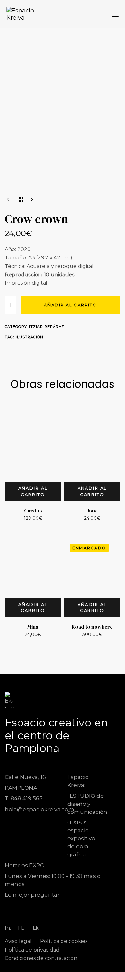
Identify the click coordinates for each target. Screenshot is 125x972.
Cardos (33, 510)
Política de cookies (64, 941)
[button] (33, 491)
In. (8, 928)
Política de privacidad (32, 950)
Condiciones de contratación (41, 958)
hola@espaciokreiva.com (39, 809)
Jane (92, 510)
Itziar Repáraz (46, 326)
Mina (32, 626)
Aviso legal (18, 941)
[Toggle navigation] (100, 14)
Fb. (22, 928)
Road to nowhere (92, 626)
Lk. (36, 928)
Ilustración (30, 337)
